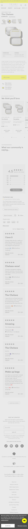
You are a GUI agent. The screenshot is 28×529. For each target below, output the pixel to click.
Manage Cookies (22, 525)
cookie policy (4, 520)
